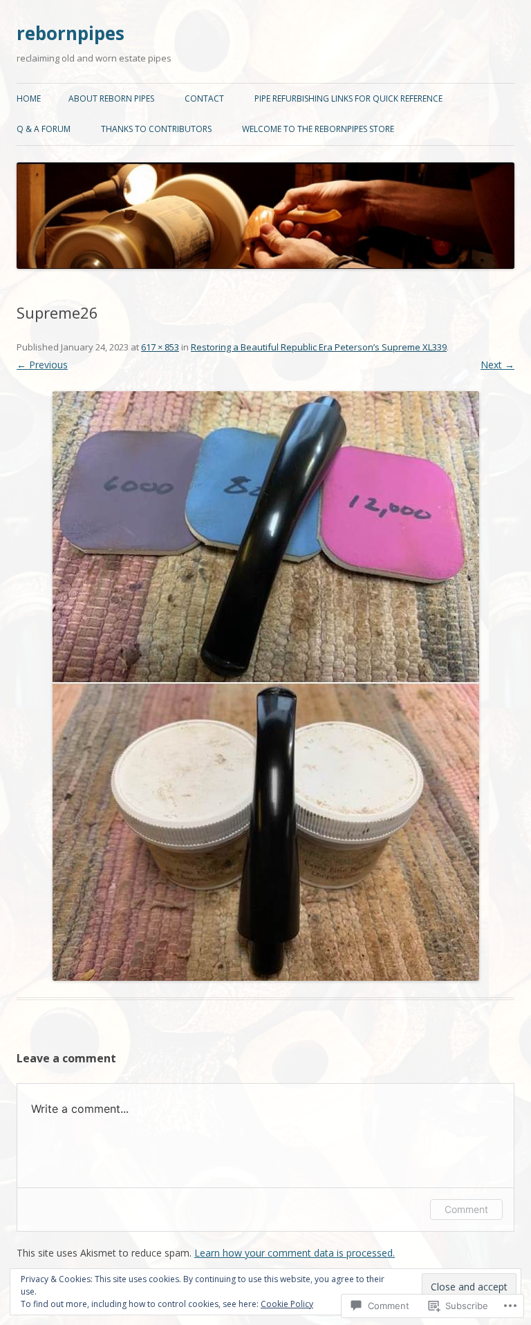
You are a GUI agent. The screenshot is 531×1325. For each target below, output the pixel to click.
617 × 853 (160, 347)
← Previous (42, 364)
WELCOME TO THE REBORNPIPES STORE (318, 129)
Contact (204, 98)
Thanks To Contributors (156, 129)
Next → (497, 364)
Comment (466, 1209)
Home (29, 98)
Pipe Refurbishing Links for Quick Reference (348, 98)
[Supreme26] (265, 686)
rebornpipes (70, 33)
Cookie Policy (287, 1304)
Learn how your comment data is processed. (294, 1252)
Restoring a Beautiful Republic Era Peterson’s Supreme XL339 (319, 347)
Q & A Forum (44, 129)
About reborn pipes (111, 98)
